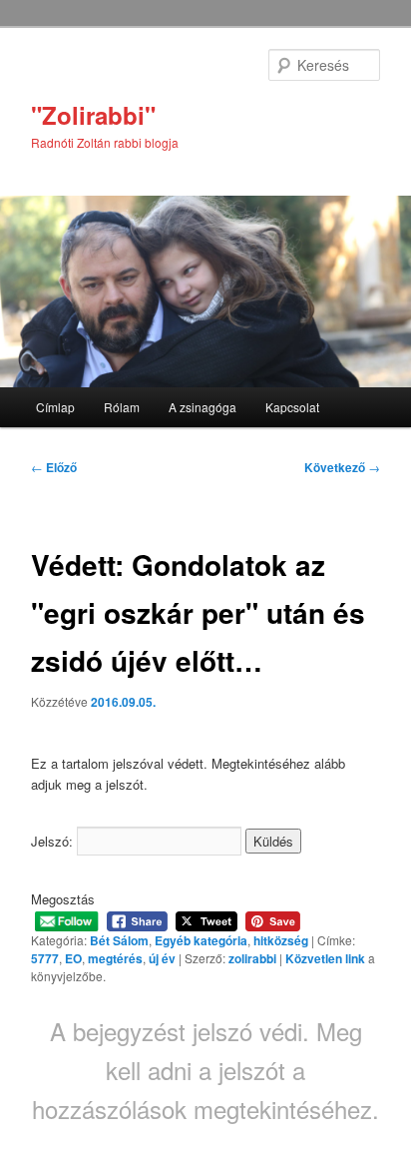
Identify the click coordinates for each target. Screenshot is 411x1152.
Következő (342, 467)
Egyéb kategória (201, 940)
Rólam (122, 406)
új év (162, 958)
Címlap (55, 406)
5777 (45, 958)
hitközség (280, 940)
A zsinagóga (202, 406)
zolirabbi (252, 958)
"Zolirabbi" (93, 115)
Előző (54, 467)
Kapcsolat (292, 406)
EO (73, 958)
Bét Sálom (119, 940)
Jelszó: (54, 841)
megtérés (115, 958)
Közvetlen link (326, 958)
